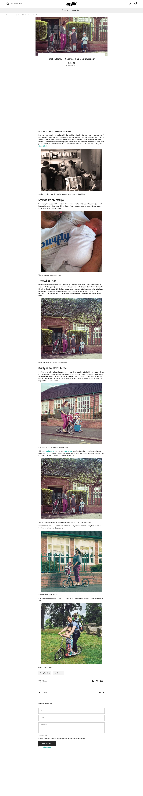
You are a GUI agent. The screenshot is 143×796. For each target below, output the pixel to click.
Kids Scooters (58, 673)
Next (100, 692)
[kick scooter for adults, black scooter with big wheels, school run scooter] (71, 444)
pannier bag (68, 451)
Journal (13, 15)
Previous (44, 692)
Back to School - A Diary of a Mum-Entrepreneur (30, 15)
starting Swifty (43, 146)
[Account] (130, 4)
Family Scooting (45, 673)
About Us (75, 10)
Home (7, 15)
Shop (64, 10)
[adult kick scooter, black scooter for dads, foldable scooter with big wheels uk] (71, 663)
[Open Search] (8, 4)
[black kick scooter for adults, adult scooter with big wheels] (71, 591)
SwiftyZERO (50, 451)
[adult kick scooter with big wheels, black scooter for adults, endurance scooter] (71, 518)
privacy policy (47, 747)
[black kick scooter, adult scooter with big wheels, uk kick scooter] (71, 358)
